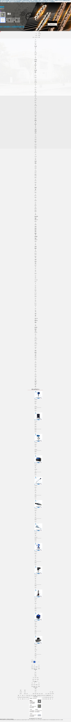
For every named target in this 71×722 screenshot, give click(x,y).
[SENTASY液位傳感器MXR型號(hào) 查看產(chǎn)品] (35, 501)
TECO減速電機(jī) (35, 227)
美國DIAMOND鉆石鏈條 (35, 235)
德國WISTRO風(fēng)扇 (35, 379)
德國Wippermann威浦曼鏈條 (35, 215)
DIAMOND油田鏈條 (35, 240)
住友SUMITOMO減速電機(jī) (35, 317)
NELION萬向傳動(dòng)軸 (35, 60)
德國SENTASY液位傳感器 (39, 32)
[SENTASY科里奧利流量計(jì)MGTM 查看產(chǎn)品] (35, 435)
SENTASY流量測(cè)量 (35, 328)
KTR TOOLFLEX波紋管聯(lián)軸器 (35, 278)
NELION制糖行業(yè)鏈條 (35, 99)
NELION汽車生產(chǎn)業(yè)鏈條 (35, 82)
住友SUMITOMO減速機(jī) (35, 319)
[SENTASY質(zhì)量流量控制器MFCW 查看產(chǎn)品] (35, 413)
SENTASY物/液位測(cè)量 (35, 332)
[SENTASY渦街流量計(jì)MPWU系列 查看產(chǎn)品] (35, 456)
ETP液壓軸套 (35, 255)
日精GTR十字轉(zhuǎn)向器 (35, 151)
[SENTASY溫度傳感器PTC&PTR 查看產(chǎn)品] (35, 524)
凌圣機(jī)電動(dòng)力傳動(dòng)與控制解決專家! (7, 3)
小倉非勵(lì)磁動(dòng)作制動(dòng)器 (35, 351)
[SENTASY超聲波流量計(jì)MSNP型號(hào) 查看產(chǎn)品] (35, 614)
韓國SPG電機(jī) (35, 159)
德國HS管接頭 (35, 312)
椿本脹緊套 (35, 205)
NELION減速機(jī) (35, 53)
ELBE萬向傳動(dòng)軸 (35, 119)
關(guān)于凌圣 (33, 678)
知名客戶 (35, 7)
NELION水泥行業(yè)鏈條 (35, 106)
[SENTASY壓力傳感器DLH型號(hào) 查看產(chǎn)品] (35, 590)
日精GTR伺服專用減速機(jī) (35, 143)
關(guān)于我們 (49, 18)
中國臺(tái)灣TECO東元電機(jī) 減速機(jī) (35, 225)
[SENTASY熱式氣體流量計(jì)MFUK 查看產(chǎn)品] (35, 392)
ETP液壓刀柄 (35, 252)
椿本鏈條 (35, 188)
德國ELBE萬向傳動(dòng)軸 (35, 117)
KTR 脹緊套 (35, 288)
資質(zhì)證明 (38, 678)
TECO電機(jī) (35, 232)
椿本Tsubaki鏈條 (35, 186)
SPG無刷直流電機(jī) (35, 171)
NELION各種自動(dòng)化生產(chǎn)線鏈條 (35, 70)
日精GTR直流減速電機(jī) (35, 136)
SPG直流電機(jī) (35, 166)
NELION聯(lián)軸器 (35, 46)
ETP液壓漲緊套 (35, 247)
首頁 (46, 15)
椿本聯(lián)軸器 (35, 200)
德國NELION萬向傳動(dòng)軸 (35, 58)
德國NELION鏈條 (35, 68)
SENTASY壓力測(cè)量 (35, 344)
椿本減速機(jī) (35, 208)
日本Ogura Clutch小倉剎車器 (35, 349)
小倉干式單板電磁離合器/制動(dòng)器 (35, 363)
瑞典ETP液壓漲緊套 (35, 245)
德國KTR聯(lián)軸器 (35, 258)
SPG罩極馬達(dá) (35, 176)
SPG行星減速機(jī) (35, 181)
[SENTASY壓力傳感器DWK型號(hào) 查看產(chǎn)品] (35, 567)
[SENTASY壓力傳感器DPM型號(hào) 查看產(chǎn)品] (35, 544)
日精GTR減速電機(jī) (35, 127)
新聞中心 (41, 4)
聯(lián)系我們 (35, 11)
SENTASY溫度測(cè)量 (35, 339)
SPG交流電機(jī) (35, 162)
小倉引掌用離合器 (35, 374)
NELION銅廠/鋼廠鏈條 (35, 92)
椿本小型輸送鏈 (35, 191)
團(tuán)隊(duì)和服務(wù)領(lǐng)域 (35, 671)
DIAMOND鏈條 (35, 237)
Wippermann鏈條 (35, 217)
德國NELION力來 (35, 44)
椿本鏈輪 (35, 211)
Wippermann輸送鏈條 (35, 220)
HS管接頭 (35, 314)
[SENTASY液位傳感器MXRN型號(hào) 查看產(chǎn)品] (35, 478)
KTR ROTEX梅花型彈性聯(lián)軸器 (35, 291)
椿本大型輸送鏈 (35, 196)
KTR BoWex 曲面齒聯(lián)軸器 (35, 301)
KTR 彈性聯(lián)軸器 (35, 272)
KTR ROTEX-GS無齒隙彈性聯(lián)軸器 (35, 260)
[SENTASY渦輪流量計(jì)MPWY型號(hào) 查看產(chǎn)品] (35, 637)
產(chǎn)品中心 (54, 18)
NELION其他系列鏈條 (35, 112)
